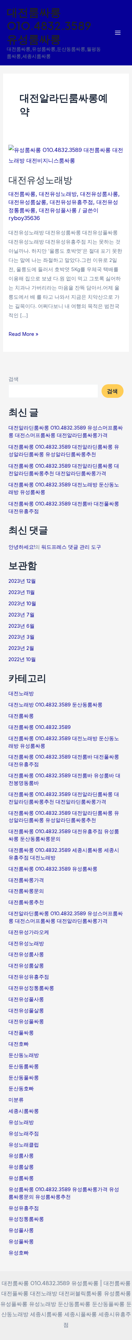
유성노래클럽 (23, 1145)
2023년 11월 (21, 592)
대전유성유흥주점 (71, 202)
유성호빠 (18, 1253)
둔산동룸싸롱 (23, 1066)
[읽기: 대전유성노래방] (65, 154)
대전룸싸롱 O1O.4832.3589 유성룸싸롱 (49, 25)
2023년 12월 (22, 581)
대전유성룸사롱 (99, 193)
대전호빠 (18, 1044)
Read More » (23, 333)
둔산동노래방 (23, 1055)
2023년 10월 (22, 604)
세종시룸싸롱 (23, 1111)
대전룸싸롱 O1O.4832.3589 (39, 727)
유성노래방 (21, 1122)
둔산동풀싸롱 (23, 1078)
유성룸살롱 (21, 1167)
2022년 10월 (22, 659)
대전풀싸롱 (21, 1033)
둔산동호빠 (21, 1089)
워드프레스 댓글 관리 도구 (71, 547)
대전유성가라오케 (28, 932)
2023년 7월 (21, 615)
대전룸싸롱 (22, 193)
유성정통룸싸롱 (26, 1219)
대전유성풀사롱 (58, 210)
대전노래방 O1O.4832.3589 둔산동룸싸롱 (55, 705)
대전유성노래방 (40, 179)
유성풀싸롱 (21, 1241)
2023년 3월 (21, 637)
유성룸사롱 (21, 1156)
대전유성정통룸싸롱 (31, 988)
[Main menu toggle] (117, 33)
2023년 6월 (21, 626)
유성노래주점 (23, 1134)
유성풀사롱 (21, 1230)
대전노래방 (21, 693)
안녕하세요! (21, 547)
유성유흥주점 (23, 1208)
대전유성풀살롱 (26, 1011)
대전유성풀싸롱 (26, 1021)
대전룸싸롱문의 (26, 891)
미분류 (16, 1100)
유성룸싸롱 (21, 1178)
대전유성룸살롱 (27, 202)
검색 (13, 379)
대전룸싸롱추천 (26, 902)
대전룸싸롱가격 (26, 880)
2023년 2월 (21, 648)
